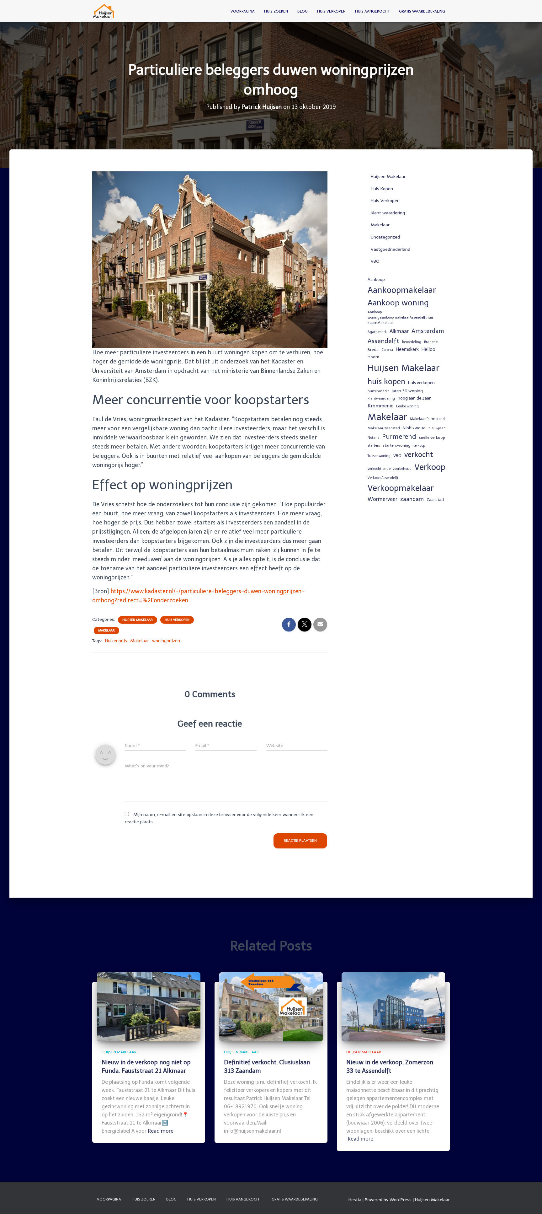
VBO (375, 261)
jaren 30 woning (407, 390)
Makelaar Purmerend (427, 419)
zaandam (412, 499)
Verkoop (430, 467)
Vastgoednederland (390, 249)
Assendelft (383, 341)
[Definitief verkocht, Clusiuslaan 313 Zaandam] (271, 1006)
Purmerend (399, 436)
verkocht (418, 454)
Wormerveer (382, 499)
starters (374, 445)
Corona (387, 350)
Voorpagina (243, 11)
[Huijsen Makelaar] (104, 11)
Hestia (354, 1199)
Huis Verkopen (331, 11)
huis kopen (386, 381)
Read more (160, 1131)
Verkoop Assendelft (383, 478)
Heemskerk (407, 349)
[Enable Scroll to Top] (530, 1201)
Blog (302, 11)
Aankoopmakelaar (402, 290)
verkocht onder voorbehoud (390, 469)
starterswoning (397, 445)
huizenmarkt (378, 391)
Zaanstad (435, 499)
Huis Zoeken (276, 11)
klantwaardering (381, 398)
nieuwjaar (436, 428)
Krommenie (380, 406)
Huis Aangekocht (372, 11)
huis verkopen (421, 382)
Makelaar (106, 630)
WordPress (401, 1199)
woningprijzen (166, 640)
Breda (373, 349)
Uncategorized (385, 237)
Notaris (373, 438)
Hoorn (373, 357)
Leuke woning (407, 406)
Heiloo (428, 349)
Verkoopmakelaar (401, 488)
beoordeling (411, 342)
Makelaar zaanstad (384, 428)
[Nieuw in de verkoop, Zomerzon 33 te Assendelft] (393, 1006)
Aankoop (376, 279)
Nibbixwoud (414, 427)
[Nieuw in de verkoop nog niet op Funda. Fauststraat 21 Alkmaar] (148, 1006)
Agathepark (377, 332)
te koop (419, 445)
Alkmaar (399, 331)
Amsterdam (428, 331)
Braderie (431, 342)
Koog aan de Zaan (415, 397)
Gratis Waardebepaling (422, 11)
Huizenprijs (116, 640)
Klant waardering (388, 213)
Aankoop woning (398, 303)
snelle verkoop (432, 437)
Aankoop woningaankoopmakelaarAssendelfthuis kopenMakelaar (400, 317)
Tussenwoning (379, 456)
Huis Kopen (382, 188)
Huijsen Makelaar (137, 620)
